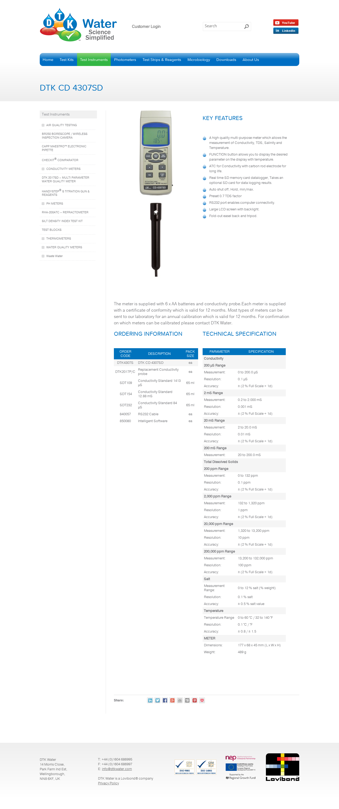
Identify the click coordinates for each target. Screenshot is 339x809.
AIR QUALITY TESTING (61, 125)
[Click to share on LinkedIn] (150, 700)
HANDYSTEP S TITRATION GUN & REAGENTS (66, 192)
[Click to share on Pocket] (202, 700)
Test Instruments (94, 59)
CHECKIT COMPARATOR (60, 159)
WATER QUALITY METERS (64, 247)
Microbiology (199, 59)
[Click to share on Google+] (172, 700)
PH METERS (54, 204)
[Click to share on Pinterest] (194, 700)
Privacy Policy (108, 783)
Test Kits (67, 59)
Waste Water (54, 256)
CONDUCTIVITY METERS (63, 169)
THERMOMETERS (58, 239)
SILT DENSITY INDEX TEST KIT (62, 221)
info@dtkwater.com (117, 769)
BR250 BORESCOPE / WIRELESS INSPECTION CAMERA (64, 136)
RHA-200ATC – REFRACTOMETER (65, 212)
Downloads (226, 59)
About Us (251, 59)
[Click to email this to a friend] (180, 700)
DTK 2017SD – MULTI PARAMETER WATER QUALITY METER (65, 179)
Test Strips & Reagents (161, 59)
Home (48, 59)
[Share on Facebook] (165, 700)
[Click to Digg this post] (187, 700)
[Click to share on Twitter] (157, 700)
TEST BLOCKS (51, 230)
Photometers (125, 59)
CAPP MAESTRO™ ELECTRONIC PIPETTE (64, 148)
